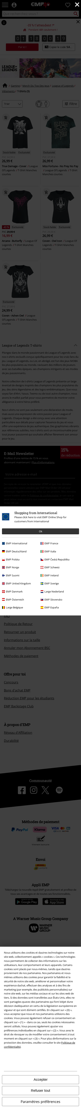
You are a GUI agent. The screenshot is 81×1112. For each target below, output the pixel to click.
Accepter (41, 1080)
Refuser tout (40, 1091)
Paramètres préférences (40, 1101)
